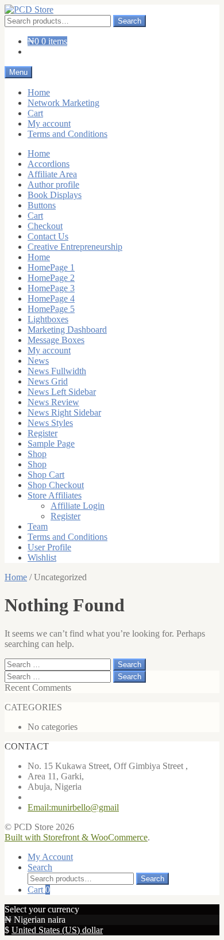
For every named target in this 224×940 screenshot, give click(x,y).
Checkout (45, 226)
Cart (35, 113)
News (38, 361)
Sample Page (51, 443)
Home (39, 92)
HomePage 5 (51, 309)
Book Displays (55, 195)
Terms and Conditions (67, 134)
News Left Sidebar (62, 392)
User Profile (49, 547)
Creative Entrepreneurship (75, 247)
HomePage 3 (51, 288)
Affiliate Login (78, 506)
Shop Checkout (56, 485)
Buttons (42, 205)
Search (129, 21)
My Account (50, 857)
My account (49, 123)
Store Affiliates (55, 495)
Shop (37, 454)
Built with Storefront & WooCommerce (76, 837)
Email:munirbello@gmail (73, 807)
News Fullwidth (57, 371)
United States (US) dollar (57, 930)
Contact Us (48, 236)
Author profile (53, 184)
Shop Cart (46, 474)
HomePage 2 (51, 278)
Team (38, 526)
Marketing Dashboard (67, 329)
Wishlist (42, 557)
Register (42, 433)
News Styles (50, 423)
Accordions (48, 164)
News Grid (48, 381)
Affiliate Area (52, 174)
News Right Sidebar (64, 412)
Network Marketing (63, 103)
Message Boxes (56, 340)
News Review (53, 402)
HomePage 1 (51, 267)
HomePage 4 (51, 298)
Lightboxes (48, 319)
